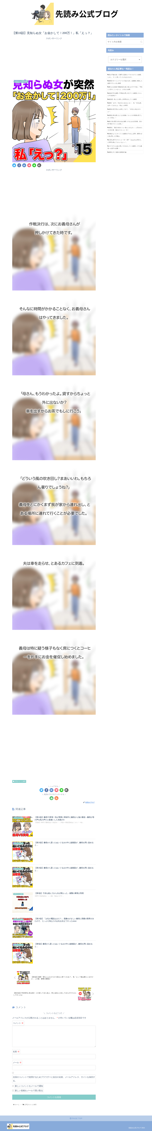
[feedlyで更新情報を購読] (51, 798)
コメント (18, 1023)
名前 (16, 1052)
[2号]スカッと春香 (20, 781)
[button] (141, 42)
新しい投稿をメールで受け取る (29, 1090)
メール (17, 1062)
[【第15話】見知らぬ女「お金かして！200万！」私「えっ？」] (24, 165)
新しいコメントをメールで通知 (29, 1086)
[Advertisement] (54, 59)
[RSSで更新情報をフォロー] (56, 798)
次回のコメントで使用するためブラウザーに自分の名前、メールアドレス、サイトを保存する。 (54, 1079)
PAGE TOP (76, 1118)
